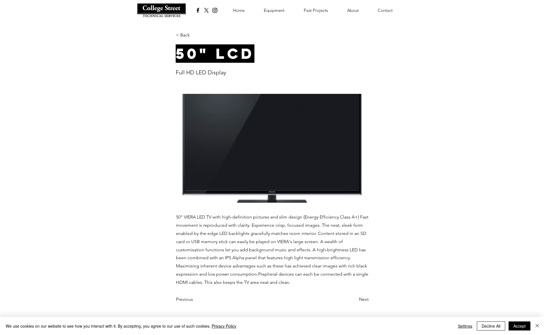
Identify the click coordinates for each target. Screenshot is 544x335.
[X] (206, 10)
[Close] (537, 325)
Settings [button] (465, 326)
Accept (519, 326)
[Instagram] (215, 10)
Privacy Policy (224, 326)
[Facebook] (198, 10)
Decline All (491, 326)
